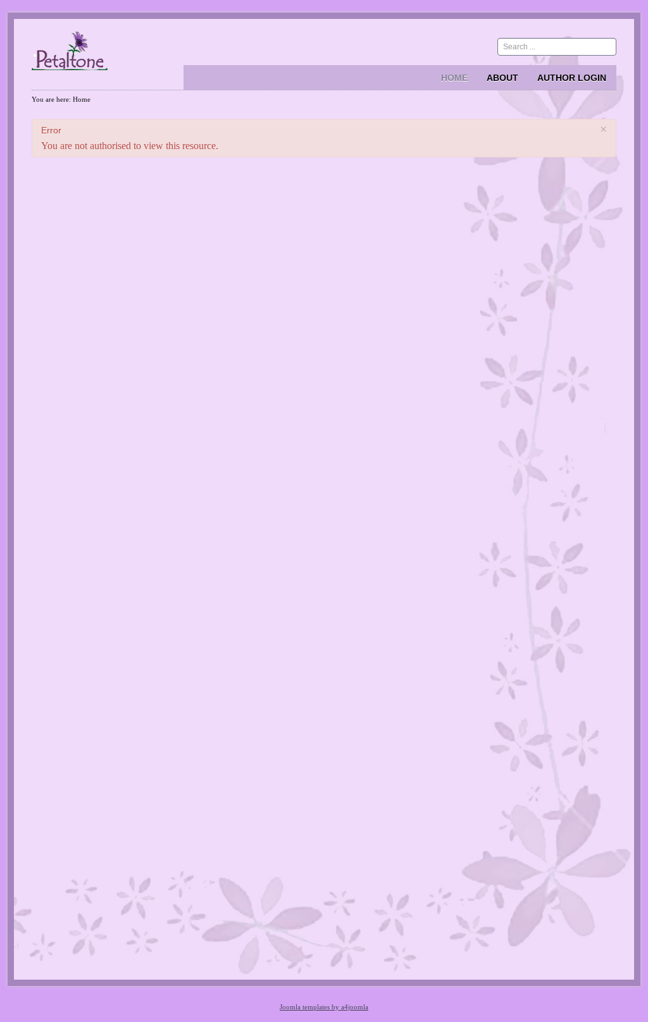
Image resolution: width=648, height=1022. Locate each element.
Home (454, 78)
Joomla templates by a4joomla (324, 1007)
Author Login (571, 78)
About (502, 78)
